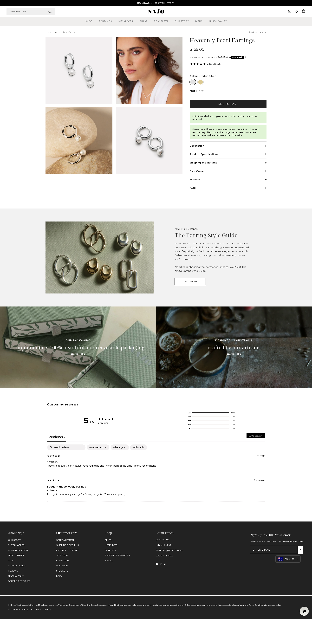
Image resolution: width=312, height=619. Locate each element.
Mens (198, 21)
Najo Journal (16, 555)
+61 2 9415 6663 (163, 545)
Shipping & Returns (67, 545)
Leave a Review (164, 555)
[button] (211, 413)
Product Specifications (204, 154)
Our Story (182, 21)
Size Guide (62, 555)
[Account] (288, 11)
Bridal (109, 560)
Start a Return (65, 540)
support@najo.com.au (169, 550)
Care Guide (197, 171)
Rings (143, 21)
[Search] (50, 11)
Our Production (18, 550)
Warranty (62, 565)
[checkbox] (138, 447)
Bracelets (161, 21)
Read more (190, 281)
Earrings (105, 21)
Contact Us (162, 539)
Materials (195, 179)
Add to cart (228, 103)
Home (48, 32)
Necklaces (125, 21)
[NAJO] (156, 11)
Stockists (62, 571)
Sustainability (16, 545)
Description (197, 145)
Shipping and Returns (203, 162)
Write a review (255, 436)
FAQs (193, 187)
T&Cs (11, 560)
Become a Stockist (19, 581)
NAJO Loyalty (218, 21)
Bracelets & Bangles (117, 555)
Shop (88, 21)
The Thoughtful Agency (40, 609)
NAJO (18, 609)
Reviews (13, 571)
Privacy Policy (17, 565)
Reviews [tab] (56, 437)
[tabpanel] (156, 473)
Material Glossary (67, 550)
